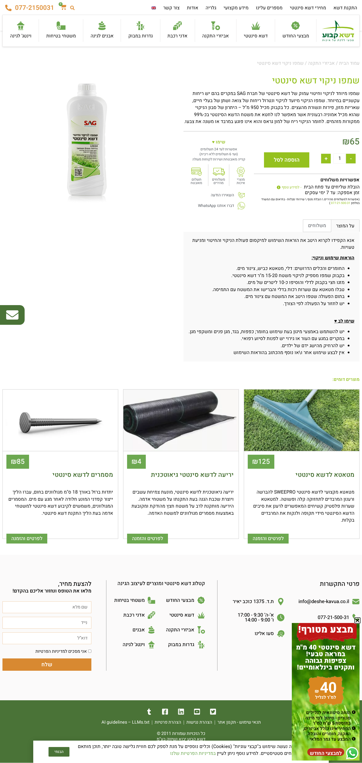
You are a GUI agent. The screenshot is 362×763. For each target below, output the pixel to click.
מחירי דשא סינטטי (308, 7)
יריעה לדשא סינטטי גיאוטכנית (192, 475)
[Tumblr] (149, 712)
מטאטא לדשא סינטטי (325, 475)
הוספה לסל (286, 160)
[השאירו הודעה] (241, 195)
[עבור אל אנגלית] (153, 8)
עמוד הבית (349, 63)
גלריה (211, 7)
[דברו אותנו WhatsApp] (241, 205)
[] (213, 712)
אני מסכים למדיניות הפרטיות (61, 651)
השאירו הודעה (222, 195)
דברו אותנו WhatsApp (216, 206)
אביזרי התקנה (321, 63)
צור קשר (171, 7)
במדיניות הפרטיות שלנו (193, 753)
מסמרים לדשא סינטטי (82, 475)
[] (197, 712)
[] (181, 712)
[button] (357, 620)
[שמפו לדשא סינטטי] (86, 139)
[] (165, 712)
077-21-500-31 (340, 203)
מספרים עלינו (269, 7)
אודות (192, 7)
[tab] (345, 226)
